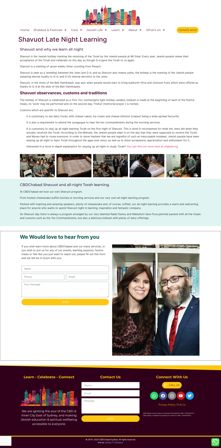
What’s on (153, 30)
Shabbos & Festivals (48, 30)
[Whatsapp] (154, 396)
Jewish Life (95, 30)
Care (74, 30)
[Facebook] (163, 396)
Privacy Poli (167, 404)
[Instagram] (172, 396)
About (132, 30)
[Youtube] (181, 396)
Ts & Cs (181, 404)
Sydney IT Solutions (114, 442)
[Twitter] (190, 396)
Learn (115, 30)
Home (24, 30)
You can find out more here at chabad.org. (153, 146)
